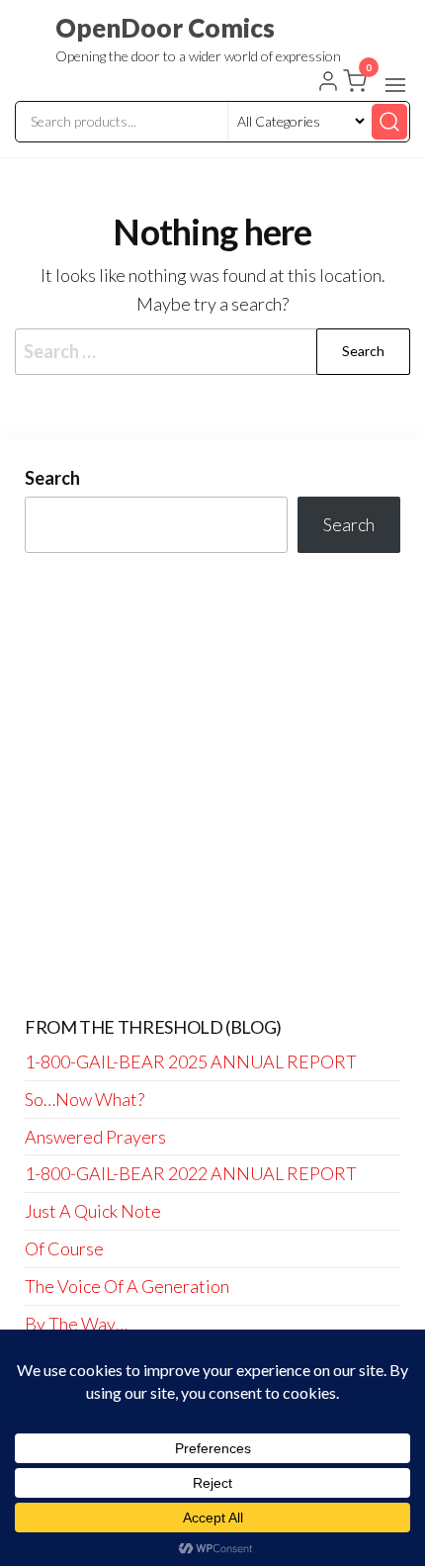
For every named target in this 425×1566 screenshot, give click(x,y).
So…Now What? (84, 1099)
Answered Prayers (95, 1137)
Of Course (64, 1248)
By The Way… (76, 1324)
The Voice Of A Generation (127, 1286)
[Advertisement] (212, 785)
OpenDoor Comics (165, 28)
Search (52, 478)
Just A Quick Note (93, 1211)
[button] (395, 85)
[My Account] (328, 83)
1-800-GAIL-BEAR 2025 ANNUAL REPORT (191, 1061)
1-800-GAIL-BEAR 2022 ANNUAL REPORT (191, 1173)
